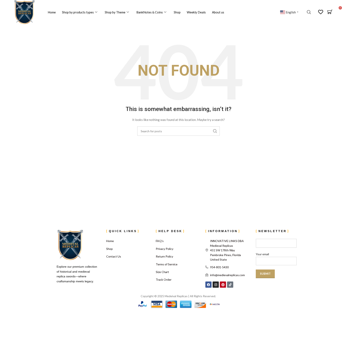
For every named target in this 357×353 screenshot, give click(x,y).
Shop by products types (78, 12)
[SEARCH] (215, 131)
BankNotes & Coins (149, 12)
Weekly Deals (196, 12)
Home (52, 12)
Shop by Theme (115, 12)
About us (218, 12)
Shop (177, 12)
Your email (262, 254)
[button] (309, 12)
